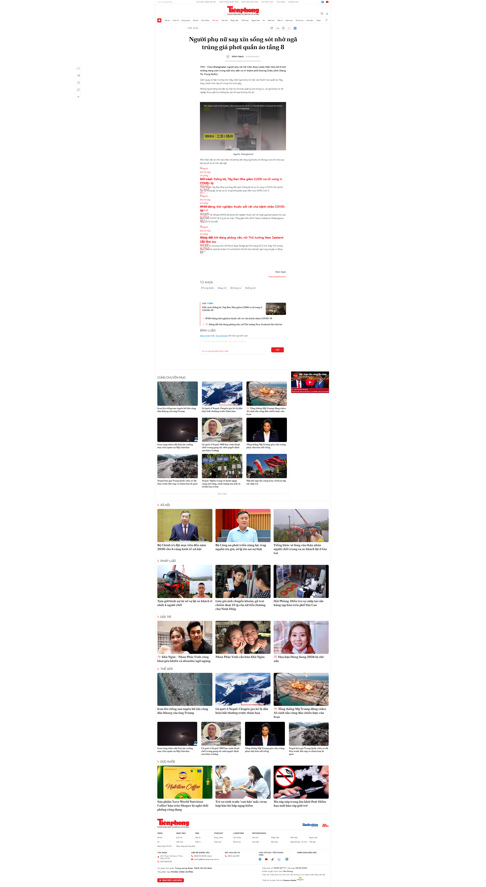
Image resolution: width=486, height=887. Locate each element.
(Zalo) (209, 856)
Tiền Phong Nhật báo (228, 2)
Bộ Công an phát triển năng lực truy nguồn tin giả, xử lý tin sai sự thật (240, 547)
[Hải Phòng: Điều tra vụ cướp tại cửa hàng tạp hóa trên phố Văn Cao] (301, 581)
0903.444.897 (233, 856)
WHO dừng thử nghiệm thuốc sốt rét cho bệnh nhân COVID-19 (238, 318)
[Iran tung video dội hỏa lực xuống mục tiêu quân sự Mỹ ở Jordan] (177, 430)
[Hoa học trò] (325, 825)
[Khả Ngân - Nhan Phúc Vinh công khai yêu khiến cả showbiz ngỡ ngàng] (184, 637)
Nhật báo (181, 833)
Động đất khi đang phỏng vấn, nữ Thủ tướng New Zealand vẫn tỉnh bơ (245, 324)
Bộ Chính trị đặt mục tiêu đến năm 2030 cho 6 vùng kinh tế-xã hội (181, 547)
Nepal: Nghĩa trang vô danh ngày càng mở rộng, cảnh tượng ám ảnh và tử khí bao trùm (221, 483)
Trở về (78, 96)
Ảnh (197, 833)
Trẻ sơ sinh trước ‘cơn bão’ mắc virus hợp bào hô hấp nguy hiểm (241, 804)
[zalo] (280, 859)
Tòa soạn (280, 2)
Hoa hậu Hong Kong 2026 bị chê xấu (299, 659)
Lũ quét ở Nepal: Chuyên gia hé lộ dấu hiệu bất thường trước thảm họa (222, 410)
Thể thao (245, 20)
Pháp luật (234, 20)
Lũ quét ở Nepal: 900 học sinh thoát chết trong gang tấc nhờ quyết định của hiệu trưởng (221, 447)
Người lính (256, 20)
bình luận (289, 28)
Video (318, 20)
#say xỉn (222, 287)
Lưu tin (78, 82)
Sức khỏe (205, 20)
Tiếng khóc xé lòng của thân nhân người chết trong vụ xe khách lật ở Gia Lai (300, 549)
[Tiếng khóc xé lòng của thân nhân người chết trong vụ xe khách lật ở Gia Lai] (301, 525)
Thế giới (215, 20)
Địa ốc (195, 20)
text (277, 28)
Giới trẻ (224, 20)
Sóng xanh (185, 20)
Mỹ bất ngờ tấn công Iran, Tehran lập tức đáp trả (266, 482)
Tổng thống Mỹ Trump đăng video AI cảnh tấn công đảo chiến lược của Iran (266, 411)
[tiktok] (274, 859)
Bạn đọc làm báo (172, 880)
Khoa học (299, 20)
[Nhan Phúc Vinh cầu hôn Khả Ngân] (242, 637)
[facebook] (322, 2)
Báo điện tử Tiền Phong (243, 10)
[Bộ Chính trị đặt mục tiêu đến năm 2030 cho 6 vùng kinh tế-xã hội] (184, 525)
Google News (295, 28)
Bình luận (78, 89)
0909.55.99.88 (200, 856)
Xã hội (167, 20)
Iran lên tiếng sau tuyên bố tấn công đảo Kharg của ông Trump (176, 410)
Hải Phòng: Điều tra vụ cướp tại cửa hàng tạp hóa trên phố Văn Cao (298, 603)
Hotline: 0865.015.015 (206, 2)
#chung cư (235, 287)
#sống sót (250, 287)
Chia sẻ (78, 75)
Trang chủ (159, 20)
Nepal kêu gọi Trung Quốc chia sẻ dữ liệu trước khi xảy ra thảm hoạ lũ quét (177, 482)
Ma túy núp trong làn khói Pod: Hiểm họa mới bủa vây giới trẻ (300, 804)
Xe (264, 20)
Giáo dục (289, 20)
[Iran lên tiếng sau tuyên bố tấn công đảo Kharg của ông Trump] (177, 393)
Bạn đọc (274, 842)
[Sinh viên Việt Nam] (310, 825)
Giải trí (280, 20)
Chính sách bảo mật (307, 852)
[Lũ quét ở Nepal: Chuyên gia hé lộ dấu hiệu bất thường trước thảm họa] (222, 393)
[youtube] (327, 2)
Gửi (277, 350)
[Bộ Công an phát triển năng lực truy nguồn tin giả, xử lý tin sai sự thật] (242, 525)
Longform (238, 833)
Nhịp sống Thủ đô (164, 846)
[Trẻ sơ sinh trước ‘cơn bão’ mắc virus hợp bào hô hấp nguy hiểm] (242, 782)
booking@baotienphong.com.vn (206, 859)
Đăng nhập (205, 335)
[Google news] (288, 859)
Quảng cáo (293, 2)
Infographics (259, 833)
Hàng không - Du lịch (298, 842)
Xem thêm (327, 20)
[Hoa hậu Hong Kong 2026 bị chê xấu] (301, 637)
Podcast (218, 833)
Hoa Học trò (267, 2)
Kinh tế (176, 20)
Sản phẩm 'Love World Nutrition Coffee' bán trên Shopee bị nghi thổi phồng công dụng (182, 805)
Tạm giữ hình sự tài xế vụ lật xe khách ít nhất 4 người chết (184, 603)
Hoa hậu (309, 20)
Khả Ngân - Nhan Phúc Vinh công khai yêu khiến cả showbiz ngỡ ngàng (183, 659)
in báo (283, 28)
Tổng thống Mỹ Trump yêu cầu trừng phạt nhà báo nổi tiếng (266, 446)
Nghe (78, 68)
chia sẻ (271, 28)
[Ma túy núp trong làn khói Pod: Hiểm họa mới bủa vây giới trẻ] (301, 782)
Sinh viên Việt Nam (250, 2)
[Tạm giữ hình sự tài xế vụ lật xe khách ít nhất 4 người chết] (184, 581)
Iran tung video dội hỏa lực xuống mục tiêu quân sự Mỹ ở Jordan (175, 446)
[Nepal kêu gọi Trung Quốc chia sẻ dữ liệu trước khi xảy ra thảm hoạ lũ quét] (177, 466)
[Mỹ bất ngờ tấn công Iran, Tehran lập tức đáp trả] (266, 466)
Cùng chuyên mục (171, 377)
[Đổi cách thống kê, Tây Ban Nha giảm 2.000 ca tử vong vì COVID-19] (276, 309)
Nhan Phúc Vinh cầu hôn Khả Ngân (240, 657)
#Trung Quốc (207, 287)
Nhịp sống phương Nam (185, 846)
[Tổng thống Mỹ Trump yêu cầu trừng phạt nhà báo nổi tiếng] (266, 430)
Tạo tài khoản (222, 335)
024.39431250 (166, 861)
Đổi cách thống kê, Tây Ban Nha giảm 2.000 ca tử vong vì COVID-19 (232, 309)
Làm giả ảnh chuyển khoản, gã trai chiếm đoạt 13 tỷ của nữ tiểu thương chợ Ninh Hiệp (240, 605)
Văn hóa (271, 20)
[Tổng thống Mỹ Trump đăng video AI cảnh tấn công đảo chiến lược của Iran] (266, 393)
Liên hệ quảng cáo (200, 852)
